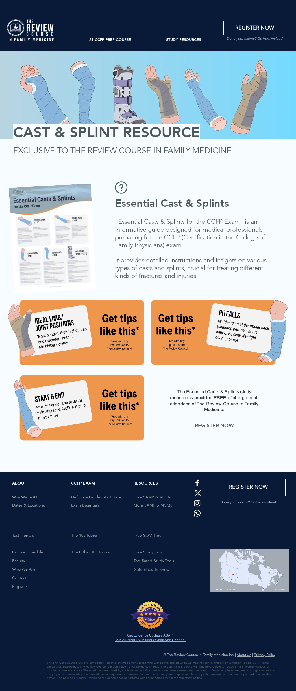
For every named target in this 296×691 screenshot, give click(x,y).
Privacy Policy (264, 655)
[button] (110, 39)
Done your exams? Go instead (254, 38)
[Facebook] (197, 483)
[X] (197, 493)
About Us (244, 655)
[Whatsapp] (197, 513)
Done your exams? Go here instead (248, 502)
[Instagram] (197, 503)
